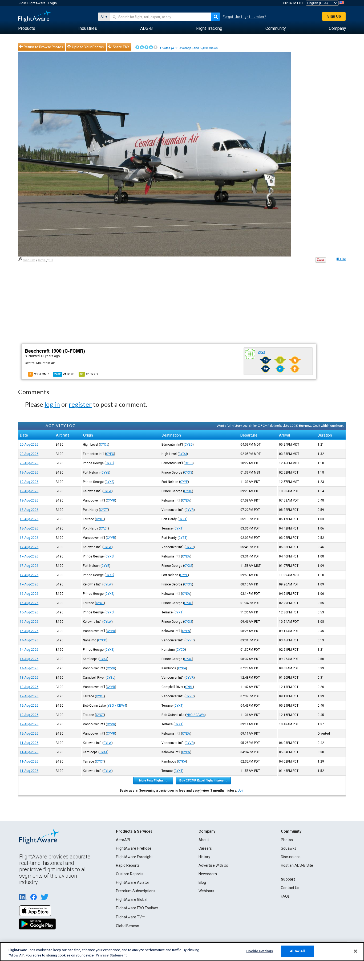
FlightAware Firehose (133, 848)
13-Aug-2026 (29, 677)
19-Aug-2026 (29, 472)
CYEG (189, 444)
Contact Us (290, 888)
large (42, 260)
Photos (287, 840)
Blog (202, 882)
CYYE (105, 472)
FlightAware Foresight (134, 857)
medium (29, 260)
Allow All (297, 951)
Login (52, 3)
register (80, 404)
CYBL (110, 677)
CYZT (104, 510)
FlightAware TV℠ (130, 917)
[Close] (355, 951)
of (64, 374)
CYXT (100, 519)
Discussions (291, 857)
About (204, 840)
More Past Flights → (153, 780)
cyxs (261, 352)
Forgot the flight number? (244, 17)
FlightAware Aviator (132, 882)
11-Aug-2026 (29, 743)
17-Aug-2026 (29, 547)
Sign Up (334, 16)
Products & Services (134, 831)
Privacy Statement (111, 955)
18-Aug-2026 (29, 510)
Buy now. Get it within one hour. (321, 425)
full (50, 260)
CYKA (103, 659)
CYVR (111, 500)
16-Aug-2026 (29, 594)
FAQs (285, 896)
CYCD (102, 640)
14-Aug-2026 (29, 640)
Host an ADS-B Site (297, 865)
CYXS (110, 463)
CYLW (107, 491)
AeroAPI (123, 840)
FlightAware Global (131, 899)
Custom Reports (129, 874)
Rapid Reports (128, 865)
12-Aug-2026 (29, 696)
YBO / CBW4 (117, 705)
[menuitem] (27, 28)
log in (52, 404)
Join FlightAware (32, 3)
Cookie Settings (259, 951)
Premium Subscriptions (135, 891)
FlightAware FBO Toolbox (137, 908)
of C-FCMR (39, 374)
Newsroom (208, 874)
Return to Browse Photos (43, 47)
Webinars (206, 891)
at (89, 374)
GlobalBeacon (127, 926)
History (204, 857)
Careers (205, 848)
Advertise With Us (213, 865)
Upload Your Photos (88, 47)
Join (241, 790)
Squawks (288, 848)
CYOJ (104, 444)
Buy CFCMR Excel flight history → (203, 780)
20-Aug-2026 (29, 444)
